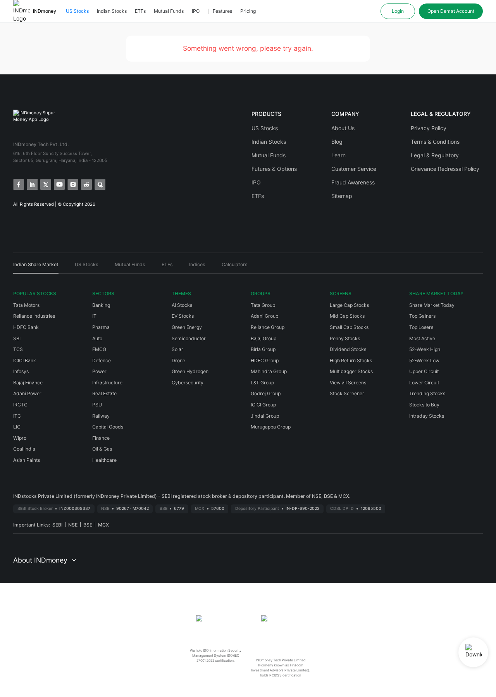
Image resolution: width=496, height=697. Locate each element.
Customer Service (353, 168)
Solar (177, 349)
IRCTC (20, 405)
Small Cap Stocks (349, 327)
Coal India (24, 449)
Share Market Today (432, 305)
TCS (18, 349)
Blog (337, 141)
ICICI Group (263, 405)
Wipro (19, 438)
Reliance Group (267, 327)
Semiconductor (189, 338)
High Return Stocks (351, 360)
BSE (87, 525)
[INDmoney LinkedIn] (31, 184)
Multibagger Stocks (351, 371)
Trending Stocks (427, 393)
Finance (101, 438)
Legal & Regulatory (435, 155)
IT (94, 316)
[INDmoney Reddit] (86, 184)
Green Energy (187, 327)
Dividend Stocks (348, 349)
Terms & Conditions (435, 141)
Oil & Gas (102, 449)
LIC (17, 427)
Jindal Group (265, 416)
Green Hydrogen (190, 371)
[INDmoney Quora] (99, 184)
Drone (178, 360)
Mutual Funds (169, 11)
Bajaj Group (263, 338)
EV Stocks (183, 316)
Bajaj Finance (28, 383)
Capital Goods (107, 427)
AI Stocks (182, 305)
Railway (101, 416)
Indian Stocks (112, 11)
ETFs (140, 11)
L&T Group (262, 383)
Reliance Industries (34, 316)
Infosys (21, 371)
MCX (103, 525)
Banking (101, 305)
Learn (338, 155)
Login (398, 11)
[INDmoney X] (45, 184)
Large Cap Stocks (349, 305)
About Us (343, 128)
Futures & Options (274, 168)
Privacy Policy (428, 128)
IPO (196, 11)
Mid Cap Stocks (347, 316)
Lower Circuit (424, 383)
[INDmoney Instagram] (72, 184)
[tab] (36, 267)
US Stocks (77, 11)
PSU (97, 405)
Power (99, 371)
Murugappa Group (271, 427)
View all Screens (348, 383)
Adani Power (27, 393)
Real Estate (104, 393)
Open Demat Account (450, 11)
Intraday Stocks (426, 416)
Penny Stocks (345, 338)
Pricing (248, 11)
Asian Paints (26, 460)
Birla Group (263, 349)
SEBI (57, 525)
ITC (17, 416)
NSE (73, 525)
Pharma (101, 327)
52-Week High (424, 349)
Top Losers (421, 327)
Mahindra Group (269, 371)
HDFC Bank (26, 327)
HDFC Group (265, 360)
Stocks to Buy (424, 405)
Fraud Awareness (353, 182)
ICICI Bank (24, 360)
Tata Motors (26, 305)
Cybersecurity (187, 383)
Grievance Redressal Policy (445, 168)
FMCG (99, 349)
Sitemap (341, 196)
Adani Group (264, 316)
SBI (17, 338)
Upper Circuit (424, 371)
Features (222, 11)
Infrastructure (107, 383)
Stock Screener (347, 393)
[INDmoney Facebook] (18, 184)
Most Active (422, 338)
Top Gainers (422, 316)
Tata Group (263, 305)
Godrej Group (266, 393)
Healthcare (104, 460)
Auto (97, 338)
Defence (101, 360)
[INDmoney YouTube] (59, 184)
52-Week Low (424, 360)
